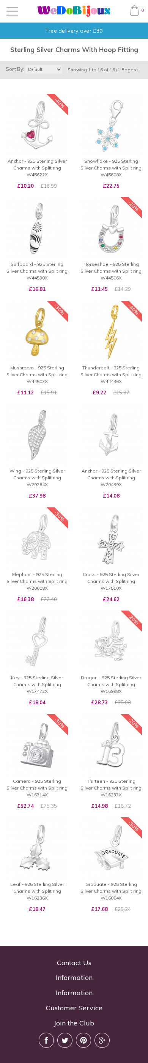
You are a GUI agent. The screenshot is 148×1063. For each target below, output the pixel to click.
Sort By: (15, 69)
